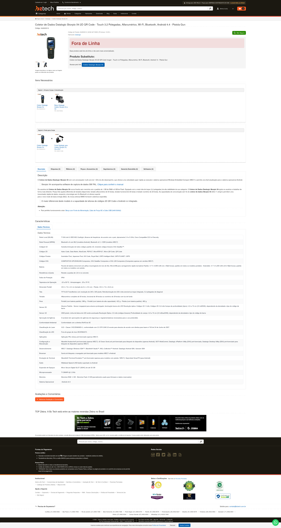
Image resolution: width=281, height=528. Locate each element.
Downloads (99, 13)
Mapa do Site (61, 485)
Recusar (172, 525)
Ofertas (68, 13)
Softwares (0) (148, 169)
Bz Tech (44, 8)
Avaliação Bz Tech (88, 482)
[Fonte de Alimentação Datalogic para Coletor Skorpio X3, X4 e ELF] (59, 143)
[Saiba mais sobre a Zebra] (140, 423)
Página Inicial (40, 19)
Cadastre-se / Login (41, 2)
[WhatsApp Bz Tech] (276, 522)
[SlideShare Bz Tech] (180, 456)
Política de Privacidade (107, 492)
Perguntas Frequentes (73, 492)
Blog (108, 13)
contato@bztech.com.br (237, 506)
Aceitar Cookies (184, 525)
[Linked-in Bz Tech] (175, 456)
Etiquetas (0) (55, 169)
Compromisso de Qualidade (55, 482)
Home (58, 13)
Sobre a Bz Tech (40, 482)
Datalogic (47, 19)
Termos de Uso (121, 492)
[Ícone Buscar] (210, 8)
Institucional (124, 13)
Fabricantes (88, 13)
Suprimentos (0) (109, 169)
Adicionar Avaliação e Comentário (51, 399)
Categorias (78, 13)
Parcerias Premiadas (116, 482)
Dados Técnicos (44, 227)
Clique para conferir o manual (110, 184)
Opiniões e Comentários (73, 482)
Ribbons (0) (70, 169)
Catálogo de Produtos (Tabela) (46, 485)
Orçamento (45, 492)
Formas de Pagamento (57, 492)
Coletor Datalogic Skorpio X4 (42, 106)
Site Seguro (40, 495)
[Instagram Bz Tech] (153, 456)
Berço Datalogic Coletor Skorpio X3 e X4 (61, 107)
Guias (115, 13)
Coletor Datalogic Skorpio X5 (93, 65)
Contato (134, 13)
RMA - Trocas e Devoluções (90, 492)
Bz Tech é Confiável (102, 482)
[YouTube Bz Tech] (169, 456)
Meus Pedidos (54, 2)
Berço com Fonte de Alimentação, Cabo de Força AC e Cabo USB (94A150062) (93, 210)
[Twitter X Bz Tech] (164, 456)
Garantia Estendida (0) (129, 169)
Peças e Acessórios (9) (89, 169)
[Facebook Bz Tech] (158, 456)
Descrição (41, 169)
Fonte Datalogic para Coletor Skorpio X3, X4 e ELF (61, 147)
